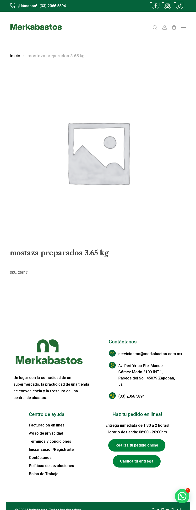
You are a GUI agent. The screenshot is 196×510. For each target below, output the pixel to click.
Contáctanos (40, 457)
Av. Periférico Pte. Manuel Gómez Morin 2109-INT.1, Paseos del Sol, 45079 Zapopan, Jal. (146, 375)
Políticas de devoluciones (51, 465)
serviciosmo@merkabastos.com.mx (146, 354)
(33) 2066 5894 (131, 396)
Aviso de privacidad (46, 433)
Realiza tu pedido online (136, 445)
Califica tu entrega (136, 461)
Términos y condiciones (50, 441)
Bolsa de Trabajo (44, 474)
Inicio (15, 55)
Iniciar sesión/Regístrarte (51, 449)
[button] (183, 27)
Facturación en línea (47, 425)
